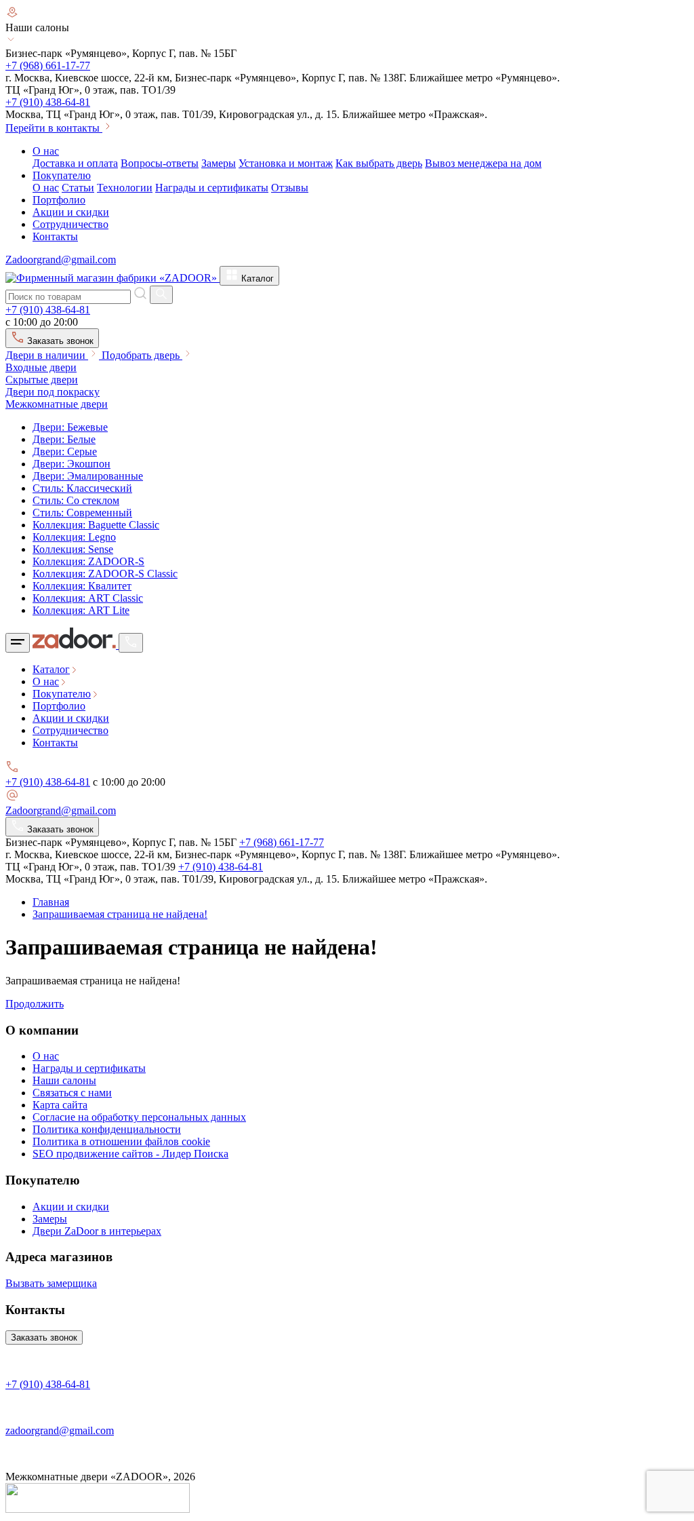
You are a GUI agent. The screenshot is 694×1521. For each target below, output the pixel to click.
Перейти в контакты (53, 128)
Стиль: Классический (82, 488)
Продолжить (34, 1003)
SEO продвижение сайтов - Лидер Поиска (130, 1153)
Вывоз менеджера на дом (483, 163)
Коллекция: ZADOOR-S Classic (105, 573)
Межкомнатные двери (56, 404)
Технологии (124, 187)
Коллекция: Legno (74, 537)
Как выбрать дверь (378, 163)
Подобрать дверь (142, 355)
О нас (46, 151)
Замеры (218, 163)
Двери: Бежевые (70, 427)
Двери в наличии (46, 355)
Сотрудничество (70, 224)
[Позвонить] (131, 643)
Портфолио (59, 200)
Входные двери (41, 367)
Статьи (78, 187)
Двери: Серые (65, 451)
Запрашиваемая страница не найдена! (120, 914)
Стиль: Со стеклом (76, 500)
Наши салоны (64, 1080)
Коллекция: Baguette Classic (96, 525)
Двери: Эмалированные (88, 476)
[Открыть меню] (17, 643)
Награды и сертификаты (211, 187)
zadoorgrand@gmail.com (59, 1430)
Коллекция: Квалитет (82, 586)
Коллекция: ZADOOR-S (88, 561)
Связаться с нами (72, 1092)
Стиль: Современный (82, 512)
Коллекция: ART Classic (88, 598)
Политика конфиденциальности (107, 1129)
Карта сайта (60, 1105)
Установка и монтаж (286, 163)
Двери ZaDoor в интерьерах (97, 1231)
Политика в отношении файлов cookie (121, 1141)
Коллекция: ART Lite (81, 610)
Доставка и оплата (75, 163)
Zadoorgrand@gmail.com (60, 259)
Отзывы (289, 187)
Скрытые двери (41, 379)
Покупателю (62, 175)
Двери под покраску (52, 392)
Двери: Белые (64, 439)
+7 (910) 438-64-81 (47, 102)
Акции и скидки (71, 212)
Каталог (256, 278)
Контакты (55, 236)
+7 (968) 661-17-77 (47, 65)
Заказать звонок (59, 341)
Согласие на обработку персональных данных (139, 1117)
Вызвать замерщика (51, 1283)
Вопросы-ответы (160, 163)
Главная (51, 902)
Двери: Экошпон (71, 463)
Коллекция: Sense (73, 549)
